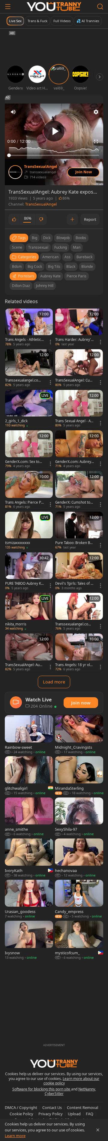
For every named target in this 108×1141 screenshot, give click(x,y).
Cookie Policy (21, 1113)
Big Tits (54, 266)
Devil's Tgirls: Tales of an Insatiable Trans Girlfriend (74, 583)
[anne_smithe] (29, 817)
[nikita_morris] (29, 612)
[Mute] (13, 112)
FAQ (89, 1113)
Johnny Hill (44, 285)
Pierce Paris (76, 276)
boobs (81, 237)
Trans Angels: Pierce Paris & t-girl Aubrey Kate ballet (24, 502)
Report (90, 219)
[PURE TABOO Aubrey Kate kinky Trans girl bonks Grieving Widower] (29, 571)
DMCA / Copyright (21, 1107)
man (76, 247)
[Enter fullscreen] (96, 141)
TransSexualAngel (40, 167)
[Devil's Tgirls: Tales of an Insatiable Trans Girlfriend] (79, 571)
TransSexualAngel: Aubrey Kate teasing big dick (24, 665)
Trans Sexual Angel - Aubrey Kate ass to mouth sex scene (74, 421)
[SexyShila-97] (79, 817)
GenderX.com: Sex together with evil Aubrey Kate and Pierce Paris (24, 462)
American (50, 256)
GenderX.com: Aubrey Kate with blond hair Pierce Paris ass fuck (74, 462)
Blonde (87, 266)
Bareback (84, 256)
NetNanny (86, 1089)
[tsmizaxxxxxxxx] (29, 531)
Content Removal (82, 1107)
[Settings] (96, 112)
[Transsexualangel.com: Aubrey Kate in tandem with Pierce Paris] (29, 368)
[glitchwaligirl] (29, 775)
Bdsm (17, 266)
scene (17, 247)
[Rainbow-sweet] (29, 734)
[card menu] (50, 342)
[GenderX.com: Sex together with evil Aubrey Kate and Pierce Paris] (29, 449)
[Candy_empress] (79, 899)
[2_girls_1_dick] (29, 409)
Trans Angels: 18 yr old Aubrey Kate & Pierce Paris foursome (74, 665)
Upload (74, 1113)
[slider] (54, 155)
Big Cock (35, 266)
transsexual (38, 247)
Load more (54, 682)
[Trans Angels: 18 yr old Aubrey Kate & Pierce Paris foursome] (79, 652)
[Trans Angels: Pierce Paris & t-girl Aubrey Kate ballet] (29, 490)
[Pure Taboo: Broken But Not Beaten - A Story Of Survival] (79, 531)
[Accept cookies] (97, 1130)
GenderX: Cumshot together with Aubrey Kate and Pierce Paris (74, 502)
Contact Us (52, 1107)
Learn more (15, 1135)
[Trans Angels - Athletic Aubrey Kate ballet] (29, 328)
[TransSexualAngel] (15, 172)
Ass (67, 256)
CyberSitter (54, 1093)
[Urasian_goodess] (29, 899)
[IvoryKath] (29, 858)
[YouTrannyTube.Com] (54, 6)
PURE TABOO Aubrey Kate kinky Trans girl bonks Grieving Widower (24, 583)
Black (70, 266)
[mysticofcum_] (79, 940)
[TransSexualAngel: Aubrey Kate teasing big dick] (29, 652)
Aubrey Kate (50, 276)
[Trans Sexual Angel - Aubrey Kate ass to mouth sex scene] (79, 409)
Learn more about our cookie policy (72, 1081)
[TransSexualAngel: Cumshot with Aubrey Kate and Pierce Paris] (79, 368)
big (34, 237)
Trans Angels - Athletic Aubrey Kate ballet (23, 340)
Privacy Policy (50, 1113)
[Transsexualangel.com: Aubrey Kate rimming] (79, 612)
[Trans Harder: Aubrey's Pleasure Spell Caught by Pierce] (79, 328)
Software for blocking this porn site (41, 1089)
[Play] (54, 131)
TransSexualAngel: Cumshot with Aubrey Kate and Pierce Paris (74, 380)
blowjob (63, 237)
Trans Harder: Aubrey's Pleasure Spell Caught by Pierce (74, 340)
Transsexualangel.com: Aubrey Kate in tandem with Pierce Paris (23, 380)
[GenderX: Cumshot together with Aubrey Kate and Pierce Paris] (79, 490)
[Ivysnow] (29, 940)
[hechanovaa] (79, 858)
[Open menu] (7, 6)
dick (46, 237)
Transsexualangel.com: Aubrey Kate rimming (73, 624)
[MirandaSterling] (79, 775)
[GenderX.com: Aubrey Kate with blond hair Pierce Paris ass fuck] (79, 449)
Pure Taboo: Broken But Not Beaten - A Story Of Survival (74, 543)
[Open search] (100, 6)
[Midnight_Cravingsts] (79, 734)
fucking (60, 247)
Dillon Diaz (21, 285)
